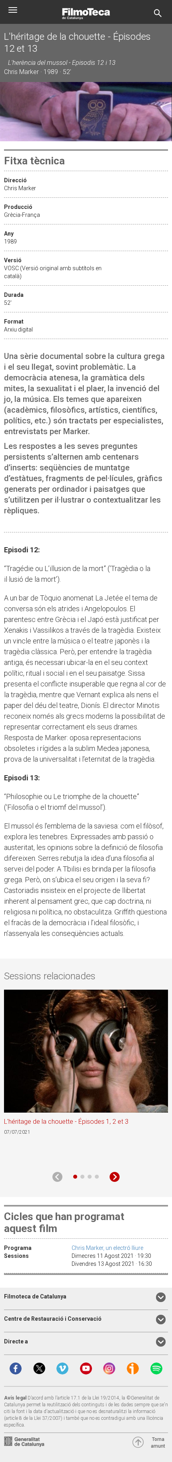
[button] (75, 1177)
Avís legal (15, 1398)
